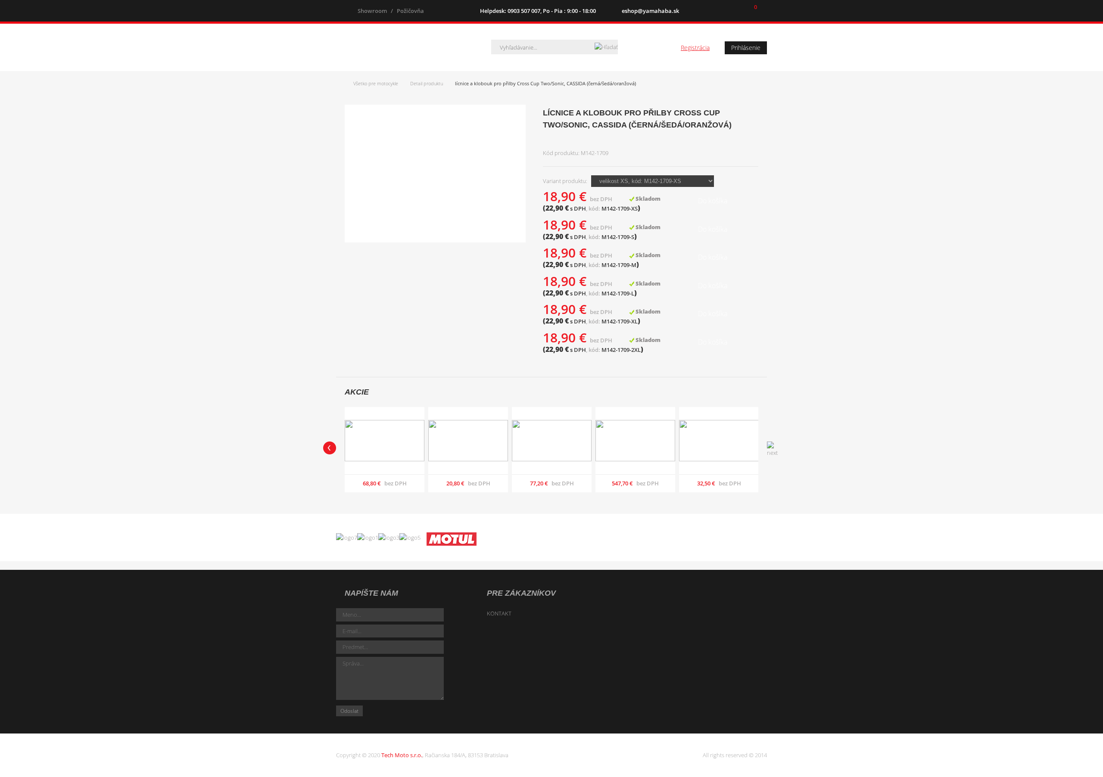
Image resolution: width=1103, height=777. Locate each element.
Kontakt (499, 613)
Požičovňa (410, 11)
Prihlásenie (745, 48)
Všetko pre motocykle (375, 83)
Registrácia (695, 48)
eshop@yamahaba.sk (650, 11)
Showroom (372, 11)
